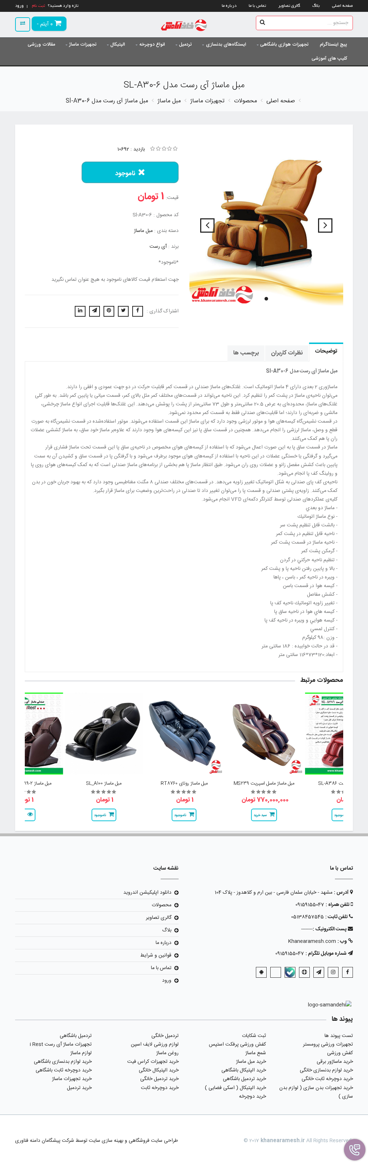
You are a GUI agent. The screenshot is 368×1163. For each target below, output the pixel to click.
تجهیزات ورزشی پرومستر (328, 1044)
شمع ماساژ (255, 1053)
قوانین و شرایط (155, 955)
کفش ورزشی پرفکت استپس (237, 1044)
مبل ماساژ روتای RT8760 (184, 783)
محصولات (161, 905)
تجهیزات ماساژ (82, 44)
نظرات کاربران (287, 353)
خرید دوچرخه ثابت (160, 1088)
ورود (166, 980)
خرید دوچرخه (252, 1096)
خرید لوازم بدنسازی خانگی (326, 1070)
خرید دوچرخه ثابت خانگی (327, 1079)
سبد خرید (260, 815)
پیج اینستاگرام (333, 44)
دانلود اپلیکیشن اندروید (147, 892)
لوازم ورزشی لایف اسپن (155, 1044)
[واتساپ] (275, 972)
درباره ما (229, 6)
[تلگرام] (318, 972)
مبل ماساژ (143, 231)
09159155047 (309, 905)
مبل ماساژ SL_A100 (103, 783)
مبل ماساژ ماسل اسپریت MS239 (264, 783)
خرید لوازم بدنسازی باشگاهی (63, 1061)
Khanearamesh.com (312, 941)
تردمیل (185, 44)
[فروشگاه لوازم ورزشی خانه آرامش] (184, 26)
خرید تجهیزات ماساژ (72, 1079)
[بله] (290, 972)
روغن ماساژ (167, 1053)
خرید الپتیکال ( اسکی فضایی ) (235, 1088)
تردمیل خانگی (165, 1036)
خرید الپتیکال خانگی (159, 1070)
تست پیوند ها (339, 1036)
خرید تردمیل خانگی (159, 1079)
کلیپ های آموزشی (329, 58)
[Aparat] (304, 972)
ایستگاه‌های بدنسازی (226, 44)
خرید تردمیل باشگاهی (244, 1079)
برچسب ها (246, 353)
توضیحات (326, 351)
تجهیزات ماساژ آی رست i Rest (61, 1044)
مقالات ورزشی (41, 44)
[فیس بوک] (347, 972)
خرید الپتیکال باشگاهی (243, 1070)
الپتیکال (117, 44)
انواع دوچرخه (152, 44)
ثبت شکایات (254, 1036)
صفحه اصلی (342, 6)
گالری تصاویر (289, 6)
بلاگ (316, 6)
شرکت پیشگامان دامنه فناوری (44, 1140)
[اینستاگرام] (333, 972)
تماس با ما (257, 6)
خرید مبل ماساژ (251, 1061)
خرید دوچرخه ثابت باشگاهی (64, 1070)
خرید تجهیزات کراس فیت (153, 1061)
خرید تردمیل (79, 1088)
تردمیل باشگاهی (76, 1036)
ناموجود (125, 173)
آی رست (158, 246)
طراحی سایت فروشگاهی (152, 1140)
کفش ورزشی (340, 1053)
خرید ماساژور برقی (335, 1061)
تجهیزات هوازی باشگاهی (284, 44)
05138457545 (307, 917)
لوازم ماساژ (81, 1053)
